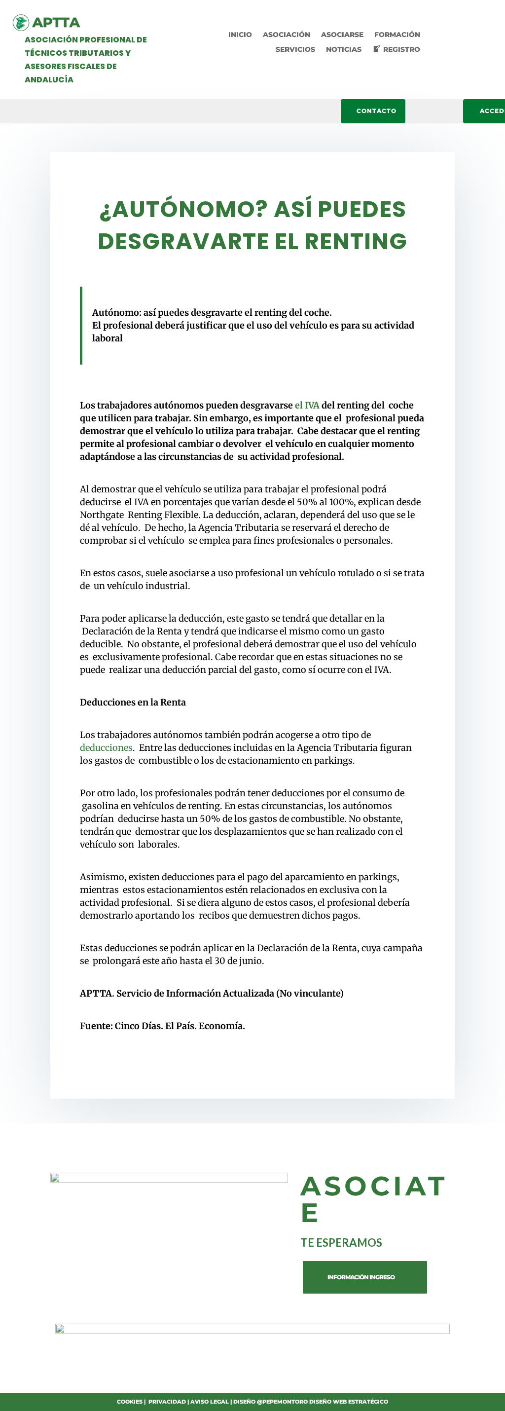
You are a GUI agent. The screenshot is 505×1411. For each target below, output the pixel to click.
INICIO (240, 35)
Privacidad (167, 1401)
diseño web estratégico (348, 1401)
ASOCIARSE (342, 35)
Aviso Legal (209, 1401)
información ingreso (361, 1277)
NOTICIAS (343, 50)
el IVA (307, 405)
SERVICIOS (295, 50)
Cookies (130, 1401)
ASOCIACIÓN (286, 35)
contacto (377, 110)
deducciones (106, 747)
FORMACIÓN (397, 35)
